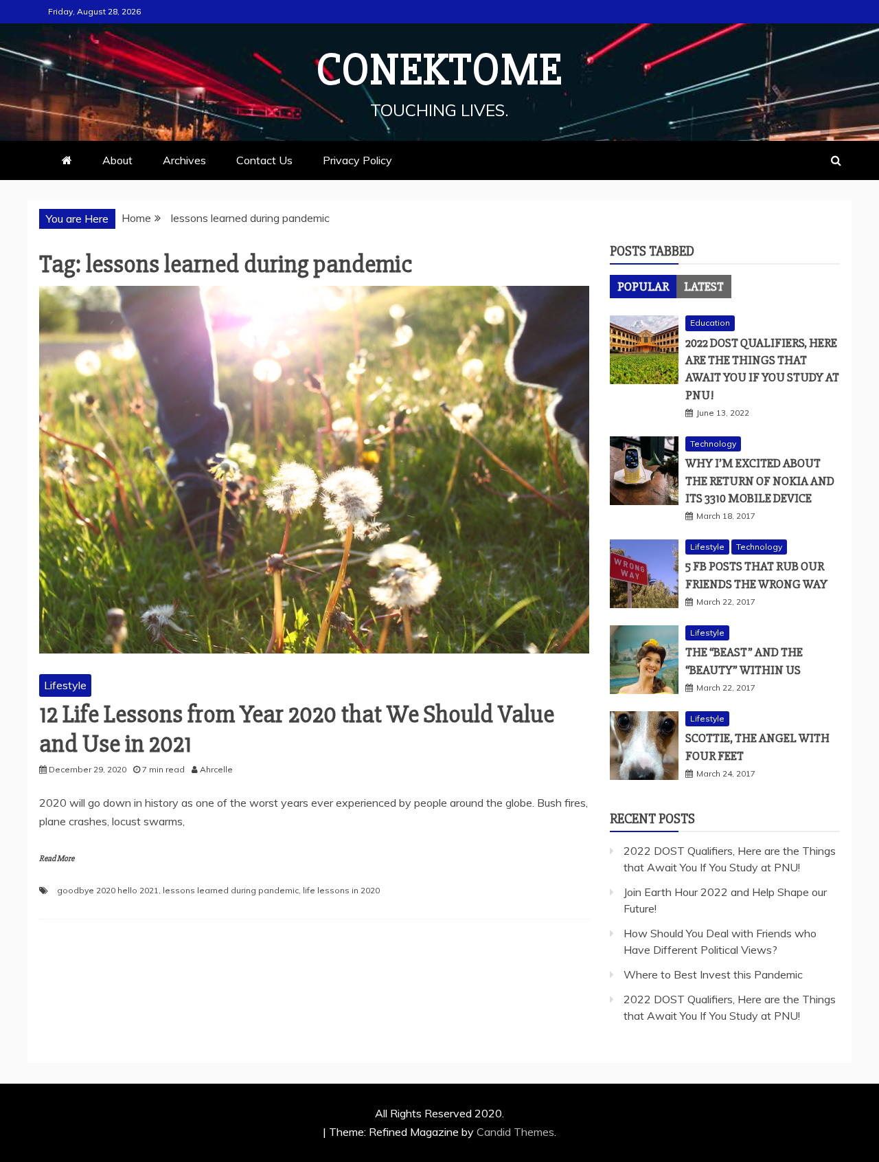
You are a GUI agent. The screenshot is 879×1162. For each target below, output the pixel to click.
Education (710, 322)
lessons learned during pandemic (231, 890)
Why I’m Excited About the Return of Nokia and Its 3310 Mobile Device (759, 480)
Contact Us (264, 160)
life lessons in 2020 (341, 890)
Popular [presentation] (643, 286)
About (117, 160)
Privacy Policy (357, 160)
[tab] (643, 286)
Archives (184, 160)
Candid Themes (515, 1132)
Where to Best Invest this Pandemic (713, 974)
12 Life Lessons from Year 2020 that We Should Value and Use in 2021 (296, 729)
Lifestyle (65, 685)
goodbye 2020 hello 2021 (108, 890)
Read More (56, 858)
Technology (713, 443)
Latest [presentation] (704, 286)
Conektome (439, 70)
